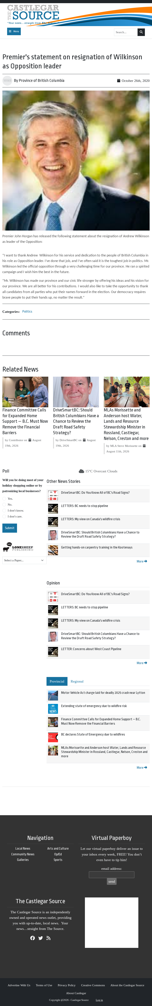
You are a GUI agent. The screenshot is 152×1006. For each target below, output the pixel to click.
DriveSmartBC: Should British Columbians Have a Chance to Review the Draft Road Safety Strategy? (76, 421)
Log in (99, 999)
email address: (111, 869)
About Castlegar (76, 993)
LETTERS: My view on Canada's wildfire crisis (90, 519)
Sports (58, 860)
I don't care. (15, 516)
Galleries (23, 860)
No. (10, 504)
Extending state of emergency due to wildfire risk (94, 706)
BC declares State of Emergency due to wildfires (93, 734)
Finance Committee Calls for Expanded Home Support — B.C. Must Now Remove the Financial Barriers (25, 421)
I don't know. (16, 510)
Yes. (10, 498)
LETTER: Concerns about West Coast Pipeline (91, 649)
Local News (22, 848)
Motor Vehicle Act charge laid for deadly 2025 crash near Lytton (103, 693)
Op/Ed (58, 854)
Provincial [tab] (57, 681)
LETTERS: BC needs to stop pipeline (84, 506)
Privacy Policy (67, 985)
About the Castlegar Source (127, 985)
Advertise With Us (19, 985)
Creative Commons (93, 985)
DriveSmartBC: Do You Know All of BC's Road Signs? (95, 492)
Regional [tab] (77, 681)
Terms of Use (44, 985)
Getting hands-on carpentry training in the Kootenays (96, 547)
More (140, 561)
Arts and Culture (58, 848)
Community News (22, 854)
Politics (27, 311)
